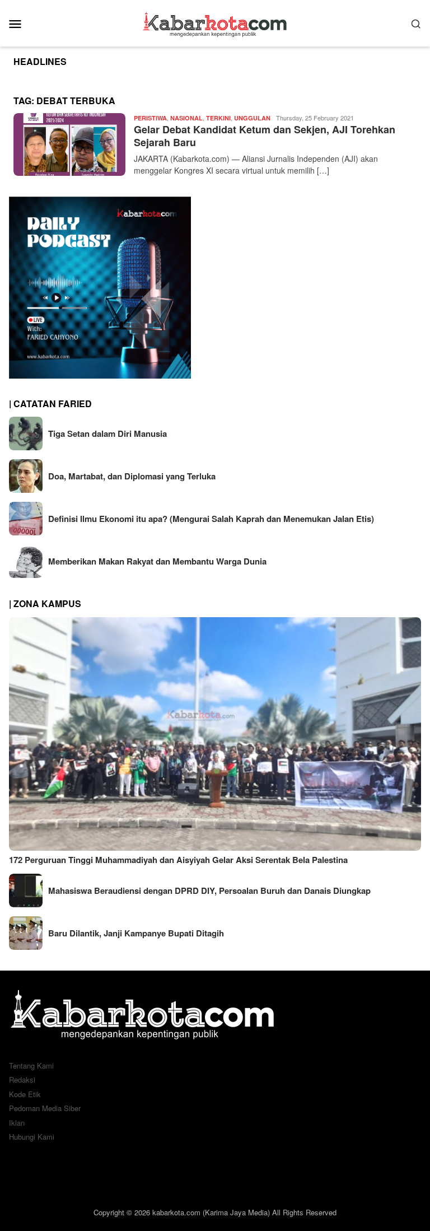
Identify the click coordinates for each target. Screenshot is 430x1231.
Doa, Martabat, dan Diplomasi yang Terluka (132, 476)
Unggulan (252, 118)
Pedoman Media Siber (45, 1108)
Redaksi (22, 1079)
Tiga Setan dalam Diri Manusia (107, 433)
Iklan (17, 1122)
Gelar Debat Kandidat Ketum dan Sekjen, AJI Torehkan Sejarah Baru (264, 136)
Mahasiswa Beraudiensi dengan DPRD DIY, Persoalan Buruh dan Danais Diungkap (209, 890)
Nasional (186, 118)
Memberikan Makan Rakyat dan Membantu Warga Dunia (157, 561)
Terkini (218, 118)
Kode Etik (25, 1094)
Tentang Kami (31, 1065)
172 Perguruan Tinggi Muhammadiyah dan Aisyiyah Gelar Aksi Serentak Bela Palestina (178, 860)
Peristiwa (150, 118)
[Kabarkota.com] (215, 21)
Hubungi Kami (31, 1136)
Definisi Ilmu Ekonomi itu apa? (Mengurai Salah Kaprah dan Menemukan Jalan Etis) (211, 519)
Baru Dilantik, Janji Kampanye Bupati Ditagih (136, 933)
